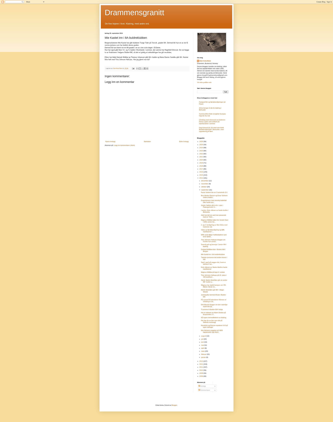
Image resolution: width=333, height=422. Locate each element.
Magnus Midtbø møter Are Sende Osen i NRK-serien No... (214, 221)
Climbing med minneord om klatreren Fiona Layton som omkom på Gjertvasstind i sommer (212, 122)
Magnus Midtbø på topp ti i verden (213, 272)
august (203, 336)
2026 (201, 141)
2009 (201, 373)
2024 (201, 148)
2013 (201, 361)
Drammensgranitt (134, 12)
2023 (201, 151)
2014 (201, 178)
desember (205, 181)
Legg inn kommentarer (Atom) (124, 145)
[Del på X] (142, 68)
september (205, 190)
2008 (201, 376)
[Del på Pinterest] (147, 68)
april (203, 348)
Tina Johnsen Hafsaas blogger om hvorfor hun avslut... (213, 240)
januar (203, 357)
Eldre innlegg (184, 141)
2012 (201, 364)
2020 (201, 160)
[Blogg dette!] (140, 68)
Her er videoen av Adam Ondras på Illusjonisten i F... (213, 313)
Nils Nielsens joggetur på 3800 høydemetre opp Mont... (212, 331)
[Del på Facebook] (144, 68)
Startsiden (147, 141)
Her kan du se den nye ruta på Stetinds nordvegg (211, 321)
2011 (201, 367)
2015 (201, 175)
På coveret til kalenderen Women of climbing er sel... (213, 301)
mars (203, 351)
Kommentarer (205, 390)
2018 (201, 166)
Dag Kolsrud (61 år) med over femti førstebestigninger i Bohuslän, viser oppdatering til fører (211, 129)
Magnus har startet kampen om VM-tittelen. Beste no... (213, 286)
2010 (201, 370)
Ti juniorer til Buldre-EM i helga (212, 309)
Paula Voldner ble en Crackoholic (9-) (214, 192)
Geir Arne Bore (205, 61)
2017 (201, 169)
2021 (201, 157)
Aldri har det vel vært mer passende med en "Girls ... (213, 216)
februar (204, 354)
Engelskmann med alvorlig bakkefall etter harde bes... (214, 201)
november (205, 184)
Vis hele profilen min (204, 82)
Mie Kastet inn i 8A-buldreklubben (213, 254)
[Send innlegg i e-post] (133, 68)
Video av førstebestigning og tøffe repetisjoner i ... (213, 231)
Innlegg (203, 386)
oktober (204, 187)
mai (202, 345)
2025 (201, 145)
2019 (201, 163)
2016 (201, 172)
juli (202, 339)
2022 (201, 154)
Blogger (174, 405)
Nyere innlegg (110, 141)
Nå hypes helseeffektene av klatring (213, 317)
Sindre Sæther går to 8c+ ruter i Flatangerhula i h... (212, 206)
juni (202, 342)
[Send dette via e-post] (137, 68)
